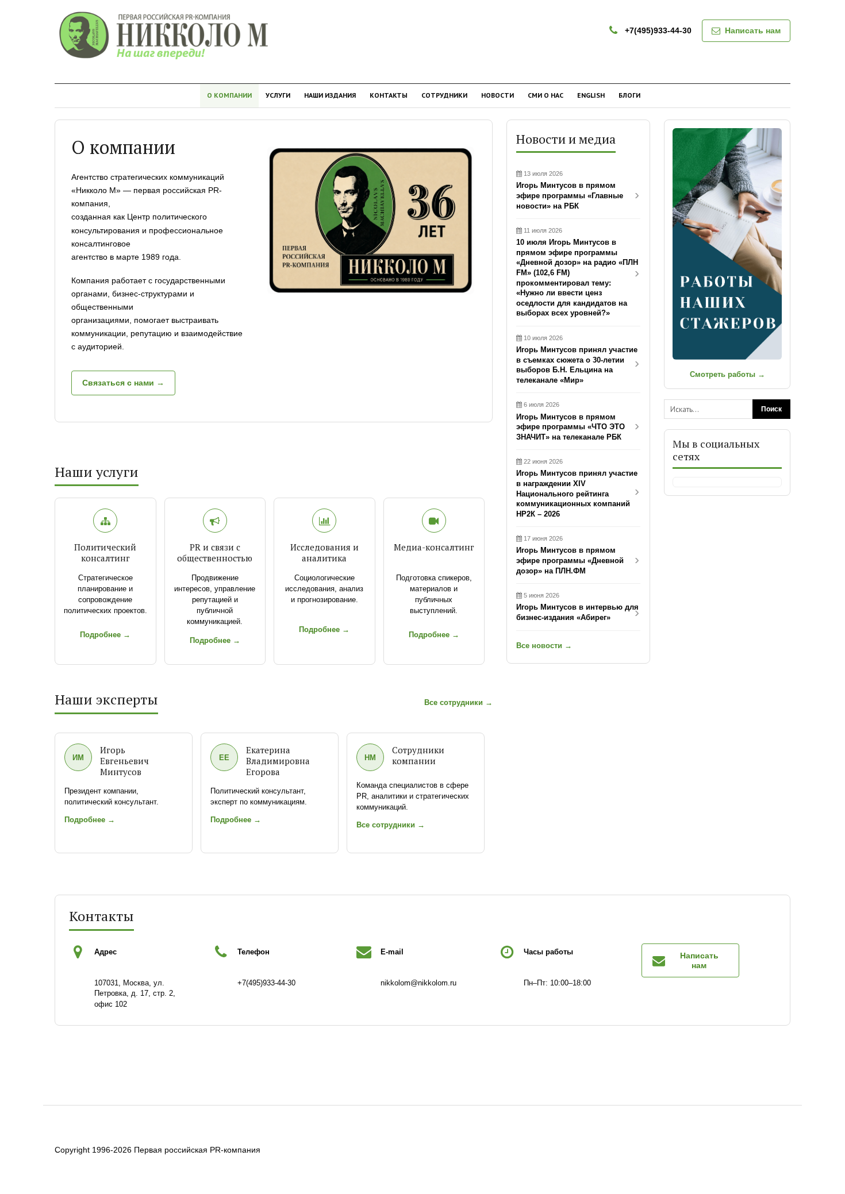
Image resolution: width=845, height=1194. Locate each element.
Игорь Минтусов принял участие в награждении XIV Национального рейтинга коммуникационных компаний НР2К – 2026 (576, 488)
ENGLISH (591, 95)
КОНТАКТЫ (389, 95)
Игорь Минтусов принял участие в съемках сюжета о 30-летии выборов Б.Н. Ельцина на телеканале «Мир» (576, 359)
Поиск (771, 409)
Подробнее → (105, 634)
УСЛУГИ (278, 95)
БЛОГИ (629, 95)
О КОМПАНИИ (229, 95)
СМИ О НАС (545, 95)
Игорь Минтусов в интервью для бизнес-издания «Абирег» (577, 607)
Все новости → (544, 645)
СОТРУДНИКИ (444, 95)
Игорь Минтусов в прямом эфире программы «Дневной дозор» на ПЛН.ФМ (570, 555)
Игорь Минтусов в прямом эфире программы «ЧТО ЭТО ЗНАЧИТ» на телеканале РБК (570, 421)
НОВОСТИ (497, 95)
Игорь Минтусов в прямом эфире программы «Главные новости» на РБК (569, 190)
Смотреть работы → (727, 374)
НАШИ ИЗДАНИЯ (330, 95)
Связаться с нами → (123, 382)
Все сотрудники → (458, 702)
